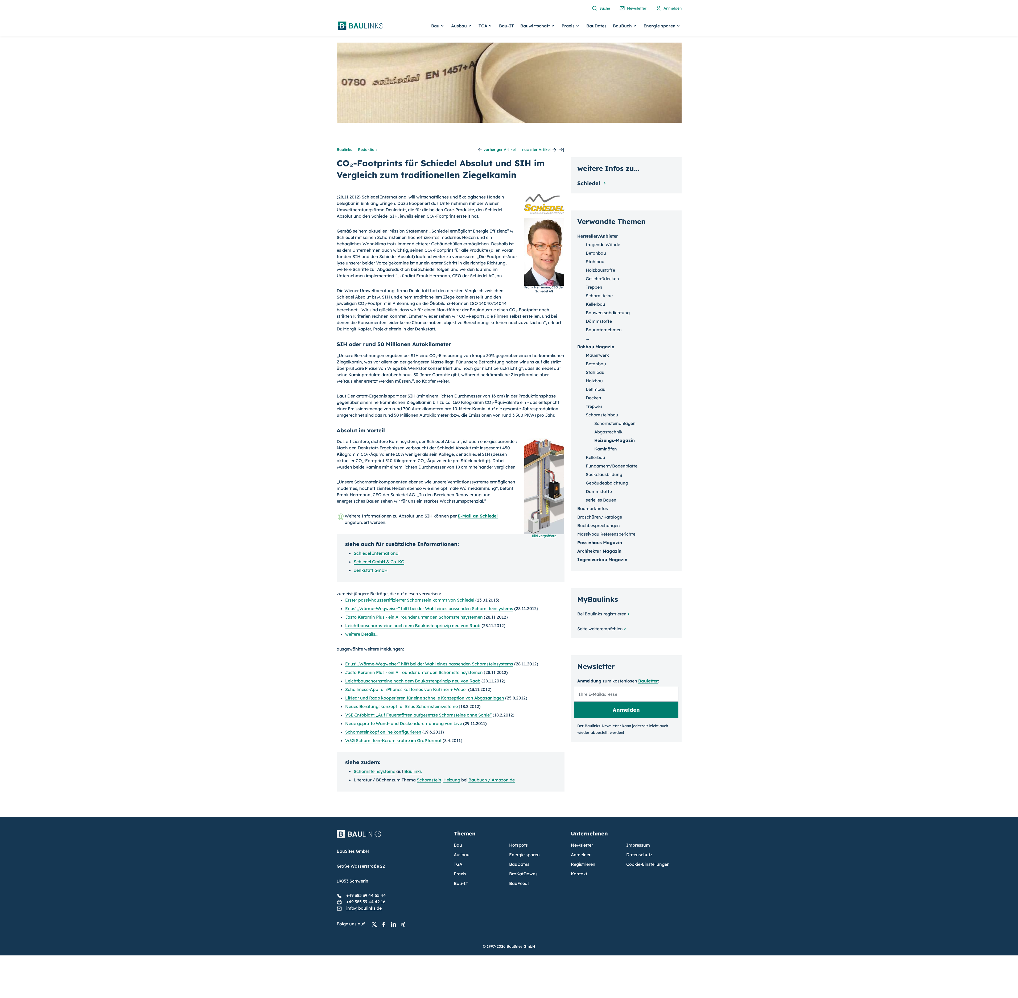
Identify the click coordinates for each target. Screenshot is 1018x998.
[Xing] (404, 924)
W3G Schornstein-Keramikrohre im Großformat (393, 740)
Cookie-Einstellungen (648, 864)
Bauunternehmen (604, 329)
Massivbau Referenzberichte (606, 534)
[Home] (392, 837)
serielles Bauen (601, 500)
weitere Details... (361, 634)
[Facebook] (385, 924)
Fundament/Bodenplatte (611, 466)
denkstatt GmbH (371, 570)
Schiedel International (376, 553)
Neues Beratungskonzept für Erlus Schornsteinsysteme (401, 706)
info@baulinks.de (364, 908)
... (587, 338)
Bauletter (648, 681)
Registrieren (583, 864)
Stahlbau (595, 261)
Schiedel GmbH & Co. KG (379, 561)
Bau (458, 845)
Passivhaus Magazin (599, 542)
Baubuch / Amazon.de (491, 779)
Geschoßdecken (602, 278)
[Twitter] (376, 924)
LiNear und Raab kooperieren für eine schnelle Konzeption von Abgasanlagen (424, 698)
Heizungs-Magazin (614, 440)
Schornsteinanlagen (615, 423)
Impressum (638, 845)
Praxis (460, 873)
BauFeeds (519, 883)
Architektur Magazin (599, 551)
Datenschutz (639, 854)
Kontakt (579, 873)
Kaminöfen (605, 449)
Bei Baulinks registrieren (602, 613)
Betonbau (596, 253)
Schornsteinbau (602, 414)
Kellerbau (595, 304)
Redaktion (367, 149)
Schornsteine (599, 295)
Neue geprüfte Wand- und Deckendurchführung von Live (403, 723)
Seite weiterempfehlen (600, 628)
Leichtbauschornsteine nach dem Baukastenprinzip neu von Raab (412, 625)
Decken (593, 397)
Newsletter (582, 845)
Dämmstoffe (599, 321)
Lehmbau (595, 389)
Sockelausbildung (604, 474)
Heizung (451, 779)
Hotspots (518, 845)
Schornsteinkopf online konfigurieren (383, 732)
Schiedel (589, 183)
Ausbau (461, 854)
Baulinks (344, 149)
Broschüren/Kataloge (599, 517)
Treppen (594, 287)
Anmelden (581, 854)
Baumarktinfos (592, 508)
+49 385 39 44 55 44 (366, 895)
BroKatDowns (523, 873)
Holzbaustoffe (600, 270)
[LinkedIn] (395, 924)
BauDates (596, 25)
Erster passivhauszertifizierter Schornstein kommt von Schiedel (409, 600)
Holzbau (594, 380)
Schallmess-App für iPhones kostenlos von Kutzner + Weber (406, 689)
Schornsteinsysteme (374, 771)
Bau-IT (506, 25)
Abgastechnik (608, 431)
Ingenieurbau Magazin (602, 559)
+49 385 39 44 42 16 (365, 901)
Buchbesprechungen (598, 525)
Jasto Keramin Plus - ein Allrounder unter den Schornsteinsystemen (414, 617)
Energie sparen (524, 854)
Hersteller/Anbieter (597, 236)
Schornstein (429, 779)
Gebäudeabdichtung (607, 483)
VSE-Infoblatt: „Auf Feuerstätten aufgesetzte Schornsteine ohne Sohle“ (418, 715)
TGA (458, 864)
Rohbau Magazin (595, 346)
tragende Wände (603, 244)
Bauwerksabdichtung (608, 312)
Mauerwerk (597, 355)
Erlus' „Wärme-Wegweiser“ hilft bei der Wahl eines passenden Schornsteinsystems (429, 608)
